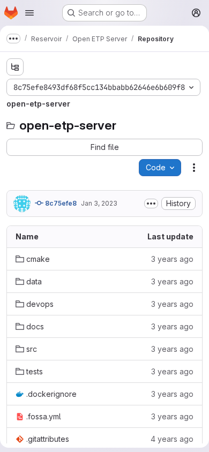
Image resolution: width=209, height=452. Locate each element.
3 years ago (172, 258)
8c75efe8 (60, 203)
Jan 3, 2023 (99, 203)
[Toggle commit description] (151, 203)
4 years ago (172, 438)
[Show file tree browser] (15, 67)
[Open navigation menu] (29, 12)
